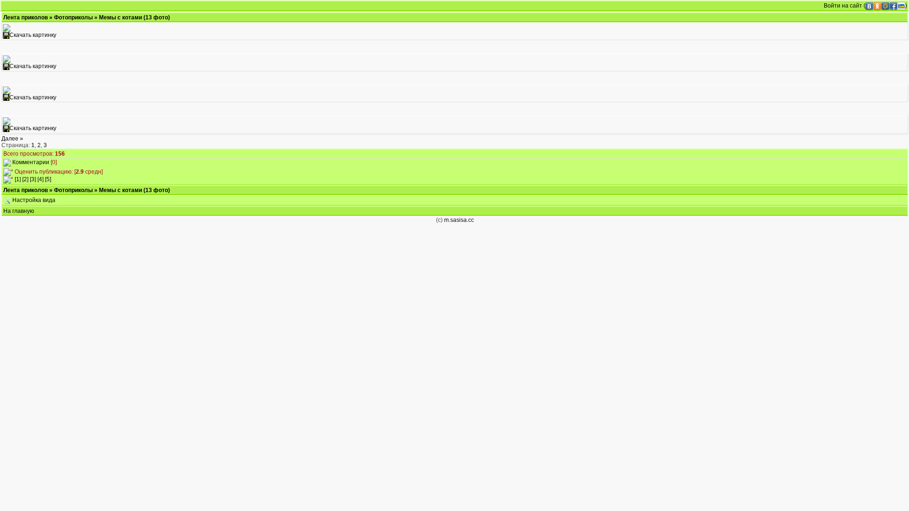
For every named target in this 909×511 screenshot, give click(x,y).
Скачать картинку (32, 35)
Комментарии (30, 162)
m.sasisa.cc (459, 220)
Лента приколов (25, 17)
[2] (25, 179)
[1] (18, 179)
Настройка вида (33, 200)
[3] (33, 179)
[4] (40, 179)
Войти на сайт (843, 5)
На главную (18, 211)
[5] (48, 179)
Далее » (12, 138)
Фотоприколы (73, 17)
